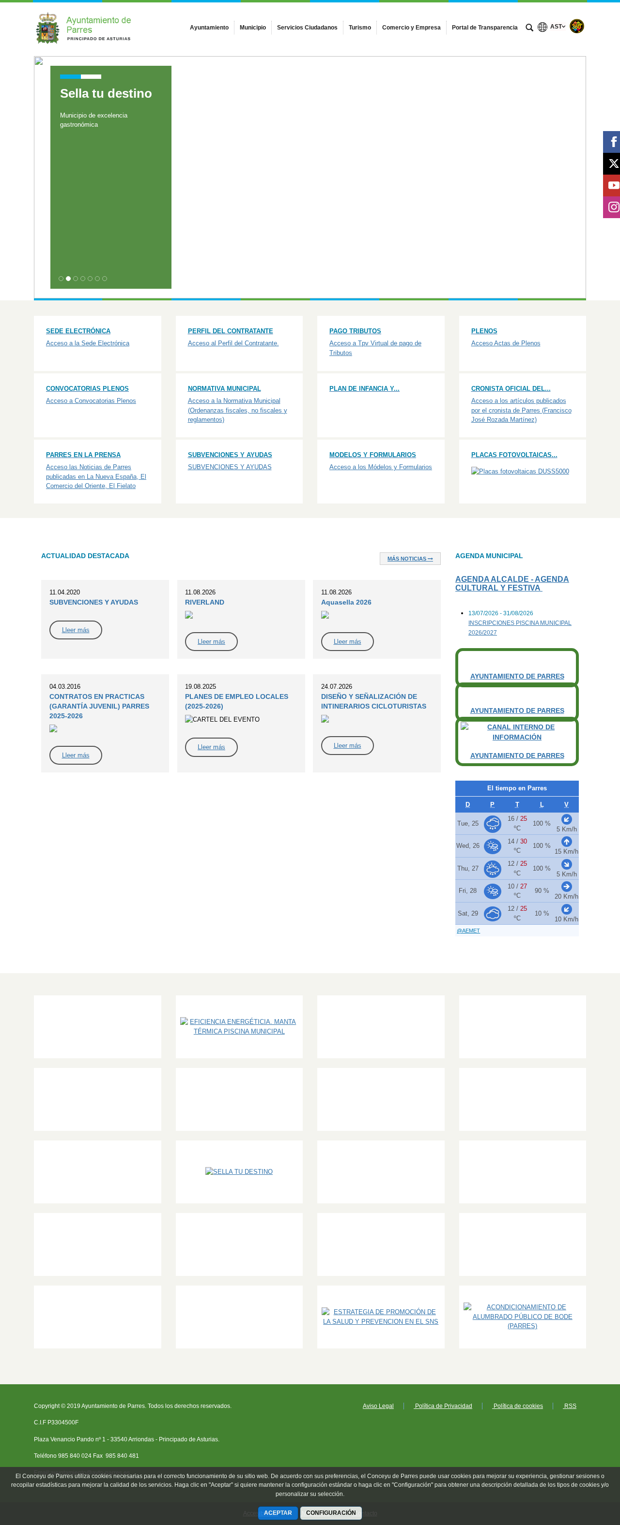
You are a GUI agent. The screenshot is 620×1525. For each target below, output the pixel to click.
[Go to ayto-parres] (87, 25)
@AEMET (468, 930)
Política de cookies (517, 1406)
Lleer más (76, 630)
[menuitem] (209, 27)
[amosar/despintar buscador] (529, 28)
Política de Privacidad (443, 1406)
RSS (569, 1406)
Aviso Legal (378, 1406)
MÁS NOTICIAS (408, 559)
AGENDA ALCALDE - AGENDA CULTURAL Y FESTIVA (512, 583)
